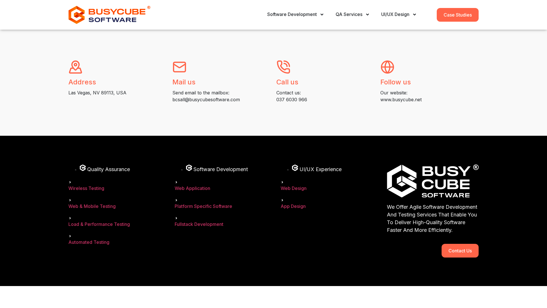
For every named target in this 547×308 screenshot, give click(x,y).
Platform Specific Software (203, 206)
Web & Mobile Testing (92, 206)
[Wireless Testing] (70, 182)
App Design (293, 206)
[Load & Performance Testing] (70, 218)
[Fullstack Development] (176, 218)
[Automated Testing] (70, 236)
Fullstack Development (199, 224)
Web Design (294, 188)
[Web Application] (176, 182)
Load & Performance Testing (99, 224)
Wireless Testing (86, 188)
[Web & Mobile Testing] (70, 200)
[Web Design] (282, 182)
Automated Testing (88, 242)
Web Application (192, 188)
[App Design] (282, 200)
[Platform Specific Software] (176, 200)
